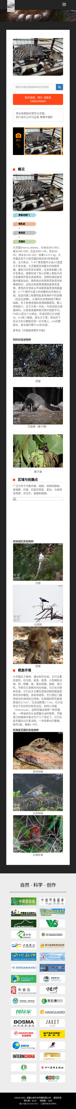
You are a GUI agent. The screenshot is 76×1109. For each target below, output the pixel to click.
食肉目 (21, 233)
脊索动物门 (24, 215)
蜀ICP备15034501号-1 (29, 1104)
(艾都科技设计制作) (48, 1104)
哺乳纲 (21, 224)
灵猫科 (21, 241)
